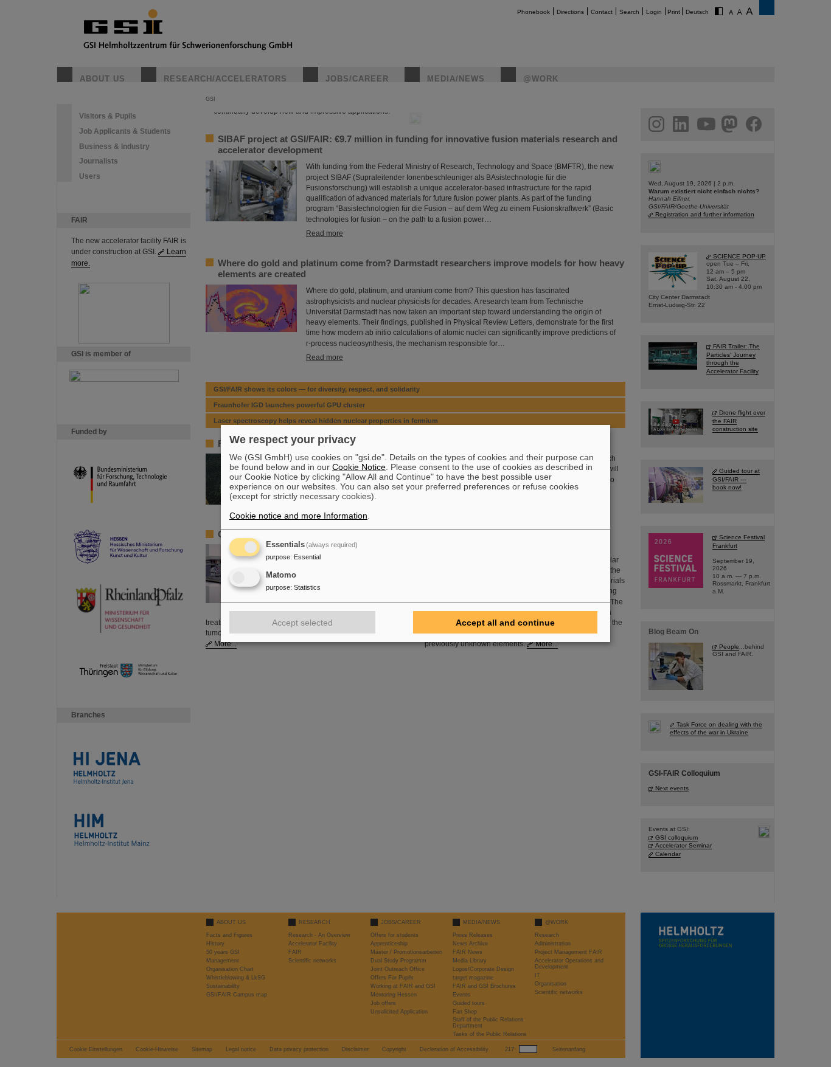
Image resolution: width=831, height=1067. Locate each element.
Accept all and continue (505, 622)
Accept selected (302, 622)
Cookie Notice (359, 467)
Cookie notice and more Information (298, 515)
